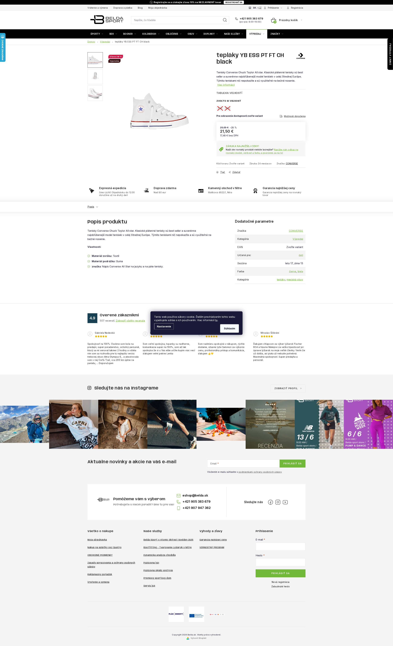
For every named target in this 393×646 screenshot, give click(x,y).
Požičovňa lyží (151, 563)
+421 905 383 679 (251, 18)
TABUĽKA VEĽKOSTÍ (229, 92)
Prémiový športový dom (157, 578)
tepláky (281, 279)
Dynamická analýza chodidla (160, 555)
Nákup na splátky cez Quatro (105, 547)
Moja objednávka (157, 7)
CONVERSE (292, 163)
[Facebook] (270, 502)
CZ (259, 7)
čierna (292, 271)
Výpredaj (298, 238)
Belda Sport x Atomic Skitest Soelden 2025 (168, 540)
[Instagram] (277, 502)
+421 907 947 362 (197, 508)
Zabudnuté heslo (280, 586)
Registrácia (297, 7)
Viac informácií (226, 84)
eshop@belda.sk (195, 495)
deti (301, 255)
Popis (91, 206)
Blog (140, 7)
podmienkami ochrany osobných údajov (260, 472)
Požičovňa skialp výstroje (158, 570)
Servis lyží (149, 586)
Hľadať (225, 20)
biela (300, 271)
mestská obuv (295, 279)
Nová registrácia (281, 582)
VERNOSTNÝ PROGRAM (212, 547)
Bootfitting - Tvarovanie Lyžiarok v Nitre (168, 547)
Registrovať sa (233, 2)
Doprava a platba (122, 7)
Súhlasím (229, 328)
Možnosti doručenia (294, 116)
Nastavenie (164, 326)
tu (216, 320)
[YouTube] (285, 502)
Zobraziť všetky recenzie (130, 320)
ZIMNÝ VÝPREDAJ (390, 54)
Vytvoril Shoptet (198, 638)
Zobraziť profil (286, 388)
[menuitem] (97, 33)
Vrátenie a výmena (98, 7)
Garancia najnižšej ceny (213, 540)
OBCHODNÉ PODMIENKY (100, 555)
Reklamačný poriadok (100, 574)
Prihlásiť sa (292, 463)
